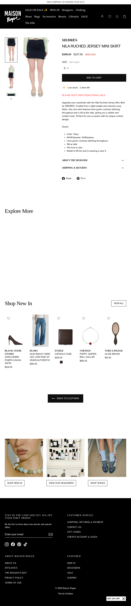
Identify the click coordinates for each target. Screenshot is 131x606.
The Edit (30, 22)
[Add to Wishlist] (47, 41)
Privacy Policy (14, 578)
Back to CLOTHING (67, 398)
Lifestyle (74, 16)
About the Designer (74, 160)
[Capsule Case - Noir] (56, 362)
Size (71, 62)
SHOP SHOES (97, 483)
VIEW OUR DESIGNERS (61, 483)
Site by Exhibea (65, 593)
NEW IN (54, 10)
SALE (84, 16)
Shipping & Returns (74, 168)
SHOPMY (72, 578)
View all (119, 303)
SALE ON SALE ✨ (36, 10)
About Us (10, 563)
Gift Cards (74, 532)
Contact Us (74, 527)
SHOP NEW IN (14, 483)
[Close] (123, 598)
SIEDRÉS (69, 40)
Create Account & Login (82, 537)
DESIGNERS (73, 568)
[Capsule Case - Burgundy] (65, 362)
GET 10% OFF (113, 599)
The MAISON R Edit (16, 573)
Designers (67, 10)
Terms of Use (13, 583)
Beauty (62, 16)
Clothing (80, 10)
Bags (37, 16)
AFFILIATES (11, 568)
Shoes (28, 16)
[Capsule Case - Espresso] (61, 362)
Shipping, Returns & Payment (85, 522)
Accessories (49, 16)
